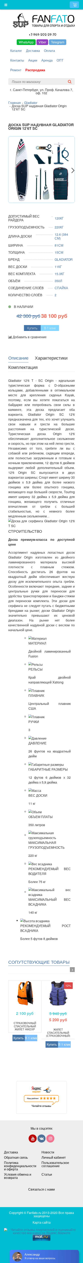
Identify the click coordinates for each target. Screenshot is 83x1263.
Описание (18, 357)
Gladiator (30, 102)
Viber (42, 42)
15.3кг (59, 273)
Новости (48, 1152)
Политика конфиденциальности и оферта (18, 1166)
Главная (14, 102)
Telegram (57, 42)
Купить (18, 1038)
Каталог (16, 50)
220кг (59, 227)
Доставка (33, 50)
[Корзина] (74, 4)
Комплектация (23, 367)
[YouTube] (33, 1139)
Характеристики (51, 357)
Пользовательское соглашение (55, 1164)
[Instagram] (50, 1139)
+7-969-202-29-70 (42, 35)
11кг (58, 266)
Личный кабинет (54, 1157)
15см (59, 252)
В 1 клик (50, 328)
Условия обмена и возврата (17, 1176)
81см (59, 245)
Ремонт (15, 70)
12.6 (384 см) (61, 236)
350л (58, 280)
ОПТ (60, 60)
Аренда (47, 60)
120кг (59, 218)
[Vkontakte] (41, 1139)
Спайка (61, 288)
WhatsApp (26, 42)
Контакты (17, 60)
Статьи (47, 1174)
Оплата (49, 50)
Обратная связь (16, 1157)
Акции (32, 60)
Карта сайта (42, 1222)
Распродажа (35, 70)
